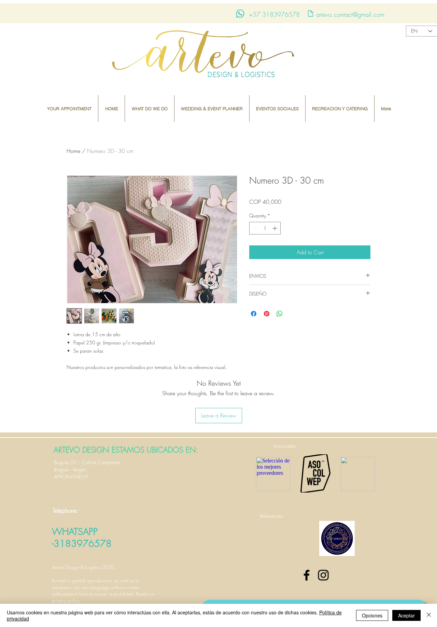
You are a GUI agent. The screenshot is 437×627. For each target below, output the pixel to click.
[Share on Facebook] (254, 314)
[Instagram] (323, 575)
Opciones (372, 615)
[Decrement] (254, 228)
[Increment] (275, 228)
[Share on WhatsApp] (280, 314)
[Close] (429, 615)
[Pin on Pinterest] (267, 314)
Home (73, 151)
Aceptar (406, 615)
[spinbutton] (265, 228)
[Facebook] (306, 575)
